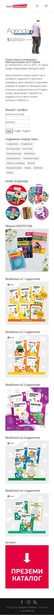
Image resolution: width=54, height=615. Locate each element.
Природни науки (31, 158)
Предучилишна (13, 158)
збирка (10, 172)
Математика (29, 153)
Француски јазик (36, 68)
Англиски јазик (13, 148)
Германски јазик (14, 153)
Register (27, 130)
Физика (31, 163)
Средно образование (16, 68)
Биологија (27, 148)
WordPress (28, 610)
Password (10, 122)
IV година (43, 64)
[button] (16, 195)
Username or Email (14, 114)
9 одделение (26, 144)
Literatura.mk (14, 64)
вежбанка (38, 167)
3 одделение (12, 144)
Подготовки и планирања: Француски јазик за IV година (22, 61)
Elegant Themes (28, 607)
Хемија (28, 167)
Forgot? (17, 130)
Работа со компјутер (16, 163)
